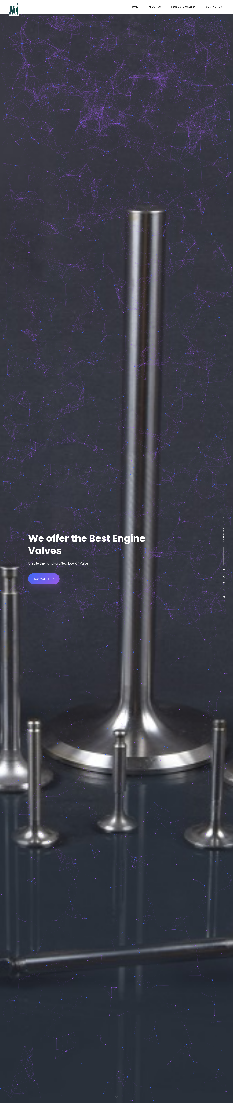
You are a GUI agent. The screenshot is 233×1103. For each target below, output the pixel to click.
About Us (155, 6)
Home (134, 6)
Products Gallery (183, 6)
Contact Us (214, 6)
